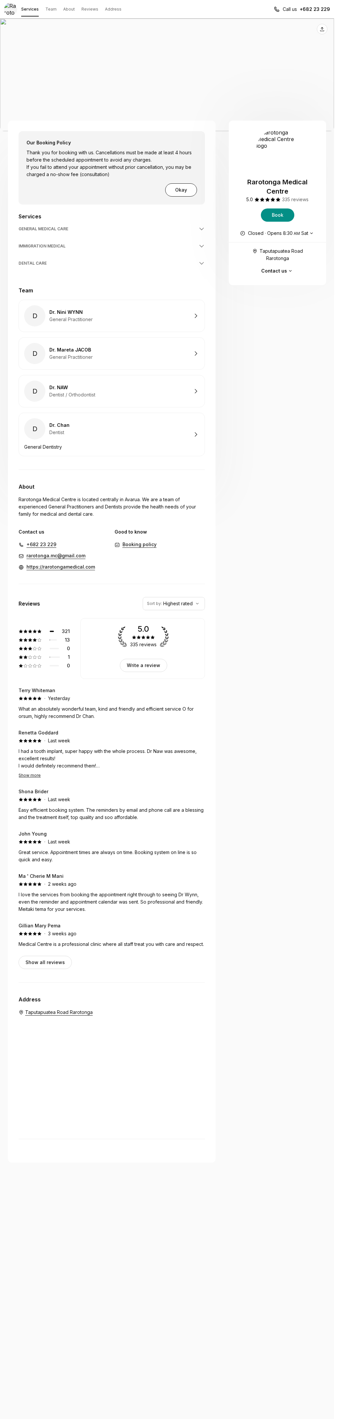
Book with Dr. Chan (112, 434)
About (69, 9)
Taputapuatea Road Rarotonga (281, 254)
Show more (30, 775)
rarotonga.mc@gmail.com (55, 555)
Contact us (274, 271)
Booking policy (139, 544)
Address (113, 9)
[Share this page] (322, 29)
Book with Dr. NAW (112, 391)
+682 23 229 (315, 9)
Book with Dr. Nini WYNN (112, 316)
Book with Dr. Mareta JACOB (112, 353)
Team (51, 9)
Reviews (89, 9)
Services (30, 9)
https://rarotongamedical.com (60, 567)
